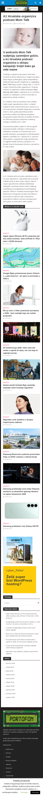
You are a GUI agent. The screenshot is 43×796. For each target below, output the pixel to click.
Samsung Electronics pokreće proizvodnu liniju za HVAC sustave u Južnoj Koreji (21, 455)
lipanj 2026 (9, 671)
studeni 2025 (10, 697)
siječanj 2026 (10, 690)
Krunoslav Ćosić (20, 23)
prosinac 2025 (11, 694)
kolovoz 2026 (10, 663)
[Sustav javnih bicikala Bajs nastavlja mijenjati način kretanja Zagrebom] (21, 369)
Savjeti (8, 757)
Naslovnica (9, 749)
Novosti (6, 233)
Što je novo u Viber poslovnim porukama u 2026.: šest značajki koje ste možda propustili (21, 313)
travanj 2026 (10, 678)
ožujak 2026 (10, 682)
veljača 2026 (10, 686)
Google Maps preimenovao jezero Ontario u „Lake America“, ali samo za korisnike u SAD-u (21, 276)
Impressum (7, 745)
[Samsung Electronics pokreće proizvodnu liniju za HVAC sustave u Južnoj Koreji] (21, 438)
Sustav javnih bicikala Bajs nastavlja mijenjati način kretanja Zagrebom (19, 386)
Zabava (8, 764)
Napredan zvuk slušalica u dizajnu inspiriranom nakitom (18, 421)
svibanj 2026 (10, 675)
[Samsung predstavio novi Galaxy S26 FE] (21, 510)
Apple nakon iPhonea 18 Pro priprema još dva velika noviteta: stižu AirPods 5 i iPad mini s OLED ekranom (21, 238)
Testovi (8, 772)
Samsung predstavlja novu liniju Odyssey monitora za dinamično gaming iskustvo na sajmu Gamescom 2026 (21, 491)
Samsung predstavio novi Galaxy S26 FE (20, 526)
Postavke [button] (24, 792)
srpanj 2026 (10, 667)
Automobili (9, 776)
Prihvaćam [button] (35, 792)
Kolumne (9, 768)
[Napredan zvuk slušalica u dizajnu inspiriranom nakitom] (21, 404)
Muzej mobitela (11, 761)
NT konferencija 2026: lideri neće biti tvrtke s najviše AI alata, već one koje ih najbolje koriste (20, 350)
